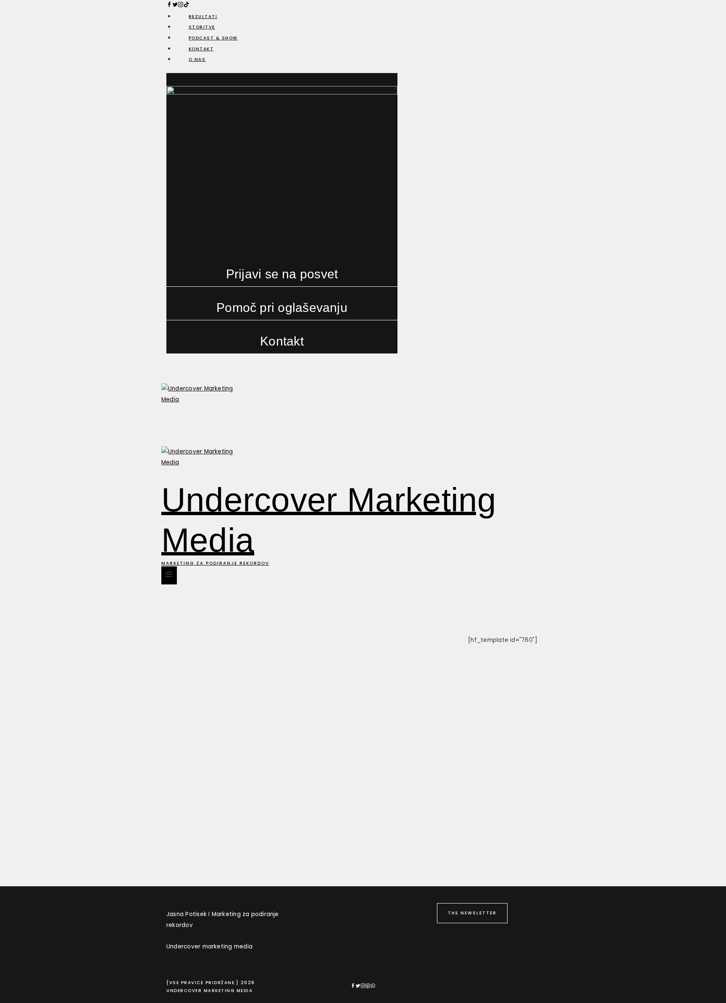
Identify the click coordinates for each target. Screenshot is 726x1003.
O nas (197, 59)
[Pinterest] (368, 986)
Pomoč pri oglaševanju (281, 307)
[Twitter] (357, 986)
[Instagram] (363, 986)
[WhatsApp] (373, 986)
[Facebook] (169, 5)
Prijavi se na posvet (282, 274)
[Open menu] (169, 575)
